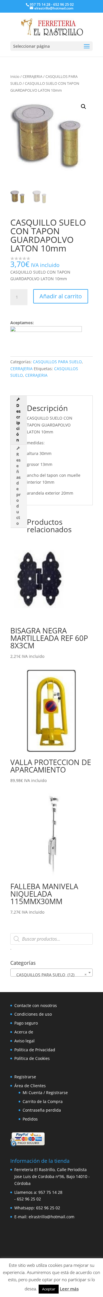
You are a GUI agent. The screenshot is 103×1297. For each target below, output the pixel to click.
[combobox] (51, 973)
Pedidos (30, 1119)
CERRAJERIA (32, 76)
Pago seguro (26, 1023)
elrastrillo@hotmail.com (51, 1216)
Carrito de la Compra (43, 1101)
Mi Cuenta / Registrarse (45, 1092)
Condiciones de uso (33, 1014)
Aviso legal (24, 1041)
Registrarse (25, 1076)
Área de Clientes (30, 1085)
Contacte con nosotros (35, 1005)
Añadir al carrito (60, 296)
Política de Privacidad (34, 1049)
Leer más (69, 1289)
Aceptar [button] (48, 1289)
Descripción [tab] (18, 423)
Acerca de (23, 1032)
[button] (83, 106)
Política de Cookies (32, 1058)
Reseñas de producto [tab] (18, 488)
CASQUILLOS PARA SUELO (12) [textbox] (50, 974)
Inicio (14, 76)
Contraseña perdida (42, 1110)
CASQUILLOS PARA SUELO (57, 361)
